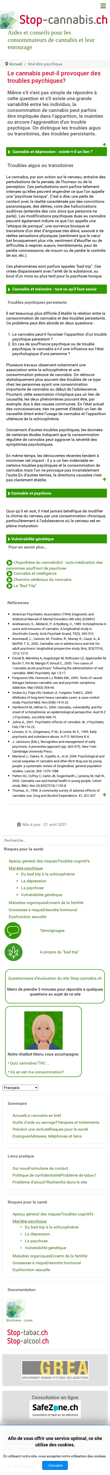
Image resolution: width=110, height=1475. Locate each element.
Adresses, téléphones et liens (56, 1136)
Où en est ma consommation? (37, 1072)
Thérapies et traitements (77, 1122)
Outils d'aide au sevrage (34, 1122)
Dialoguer (21, 1136)
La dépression (33, 881)
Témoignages (52, 930)
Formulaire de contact (48, 1168)
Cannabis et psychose (31, 493)
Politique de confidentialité (37, 1175)
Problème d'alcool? (30, 1182)
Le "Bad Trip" (25, 585)
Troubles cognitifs (73, 861)
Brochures (13, 1320)
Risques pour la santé (68, 1129)
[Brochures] (16, 1307)
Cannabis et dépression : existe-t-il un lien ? (52, 151)
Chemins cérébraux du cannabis (42, 579)
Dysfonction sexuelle (27, 916)
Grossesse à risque (26, 909)
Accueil (19, 1115)
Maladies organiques (28, 902)
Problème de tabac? (78, 1175)
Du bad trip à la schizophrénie (48, 874)
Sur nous (21, 1168)
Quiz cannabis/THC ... (30, 1063)
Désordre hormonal (60, 909)
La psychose (32, 887)
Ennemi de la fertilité (65, 902)
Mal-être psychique (26, 868)
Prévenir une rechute (31, 1129)
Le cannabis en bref (43, 1115)
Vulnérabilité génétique (32, 538)
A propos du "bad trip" (59, 952)
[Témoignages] (13, 930)
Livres (28, 1320)
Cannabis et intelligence (35, 573)
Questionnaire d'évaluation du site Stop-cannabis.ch (55, 978)
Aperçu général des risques (33, 861)
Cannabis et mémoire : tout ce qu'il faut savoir (54, 289)
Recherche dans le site (67, 1182)
